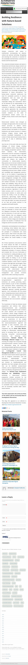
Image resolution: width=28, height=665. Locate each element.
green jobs (18, 579)
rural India (15, 592)
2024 (3, 618)
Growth (13, 583)
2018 (3, 631)
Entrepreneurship (6, 576)
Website (4, 525)
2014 (3, 639)
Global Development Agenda (8, 579)
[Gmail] (7, 408)
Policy (10, 589)
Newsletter (8, 654)
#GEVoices (5, 553)
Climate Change (6, 570)
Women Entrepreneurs (18, 606)
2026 (3, 614)
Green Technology (6, 583)
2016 (3, 635)
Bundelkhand (5, 563)
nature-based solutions (6, 31)
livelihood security (22, 29)
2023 (3, 620)
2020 (3, 627)
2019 (3, 629)
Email (5, 522)
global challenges (5, 29)
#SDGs (14, 556)
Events (9, 656)
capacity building (13, 563)
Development (22, 570)
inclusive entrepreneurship (14, 29)
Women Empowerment (7, 606)
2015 (3, 637)
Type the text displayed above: (15, 537)
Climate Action (14, 566)
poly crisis (13, 31)
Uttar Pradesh (16, 602)
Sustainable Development (8, 599)
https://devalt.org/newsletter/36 (13, 404)
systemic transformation (19, 31)
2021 (3, 625)
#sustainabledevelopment (8, 560)
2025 (3, 616)
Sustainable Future (18, 599)
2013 (3, 641)
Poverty (21, 589)
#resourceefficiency (7, 556)
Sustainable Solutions (7, 602)
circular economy (5, 28)
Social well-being (6, 596)
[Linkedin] (5, 408)
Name (5, 518)
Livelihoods (5, 589)
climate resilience (12, 28)
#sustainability (21, 556)
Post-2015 (16, 589)
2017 (3, 633)
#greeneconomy (12, 553)
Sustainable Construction (16, 596)
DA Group (15, 26)
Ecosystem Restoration (20, 28)
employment (17, 573)
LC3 (20, 586)
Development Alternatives (8, 573)
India (16, 586)
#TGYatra (17, 560)
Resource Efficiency (6, 592)
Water (22, 602)
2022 (3, 623)
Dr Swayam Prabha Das (19, 487)
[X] (4, 408)
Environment (14, 576)
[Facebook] (2, 408)
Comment (5, 505)
